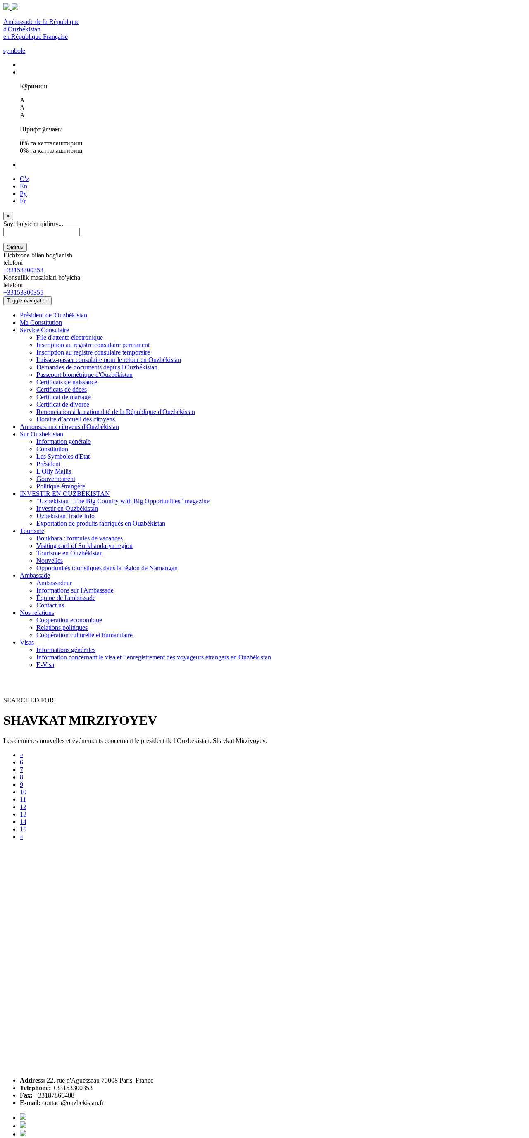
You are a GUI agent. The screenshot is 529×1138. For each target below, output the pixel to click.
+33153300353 (23, 270)
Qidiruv (15, 247)
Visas (27, 642)
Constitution (52, 448)
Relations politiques (62, 627)
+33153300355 (23, 292)
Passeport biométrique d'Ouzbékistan (84, 374)
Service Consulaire (44, 329)
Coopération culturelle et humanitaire (84, 634)
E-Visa (45, 664)
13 (23, 814)
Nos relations (37, 612)
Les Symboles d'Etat (63, 456)
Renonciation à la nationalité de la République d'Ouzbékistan (115, 411)
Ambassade (35, 575)
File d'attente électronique (69, 337)
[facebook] (23, 1117)
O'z (24, 178)
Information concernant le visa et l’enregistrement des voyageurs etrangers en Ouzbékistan (153, 657)
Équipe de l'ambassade (65, 597)
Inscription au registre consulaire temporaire (93, 352)
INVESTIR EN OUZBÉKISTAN (65, 493)
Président (48, 463)
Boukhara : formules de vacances (79, 538)
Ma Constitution (41, 322)
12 (23, 806)
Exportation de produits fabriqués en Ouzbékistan (100, 523)
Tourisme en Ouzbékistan (69, 553)
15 (23, 829)
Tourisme (32, 530)
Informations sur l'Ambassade (75, 590)
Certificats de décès (61, 389)
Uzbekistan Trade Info (65, 515)
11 (23, 799)
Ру (23, 193)
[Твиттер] (23, 1125)
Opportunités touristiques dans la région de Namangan (107, 567)
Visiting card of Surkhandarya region (84, 545)
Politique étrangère (60, 486)
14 (23, 821)
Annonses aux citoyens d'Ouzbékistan (69, 426)
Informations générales (65, 649)
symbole (14, 50)
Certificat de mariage (63, 396)
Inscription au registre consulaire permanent (93, 344)
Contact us (50, 605)
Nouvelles (49, 560)
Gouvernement (55, 478)
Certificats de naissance (66, 382)
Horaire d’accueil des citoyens (75, 419)
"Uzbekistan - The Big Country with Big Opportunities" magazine (123, 501)
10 (23, 791)
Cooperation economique (69, 620)
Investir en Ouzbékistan (67, 508)
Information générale (63, 441)
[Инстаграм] (23, 1134)
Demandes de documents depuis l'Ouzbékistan (96, 367)
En (23, 186)
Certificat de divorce (62, 404)
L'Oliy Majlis (53, 471)
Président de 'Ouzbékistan (53, 315)
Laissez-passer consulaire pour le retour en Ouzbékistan (108, 359)
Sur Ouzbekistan (41, 434)
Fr (23, 201)
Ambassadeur (54, 582)
